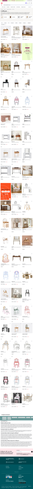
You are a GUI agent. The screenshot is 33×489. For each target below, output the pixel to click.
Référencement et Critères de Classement (15, 486)
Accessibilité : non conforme (20, 487)
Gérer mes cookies (3, 487)
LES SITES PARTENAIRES (21, 467)
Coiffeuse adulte (28, 417)
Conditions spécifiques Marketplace (8, 486)
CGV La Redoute (3, 486)
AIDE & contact (7, 466)
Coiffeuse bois (9, 417)
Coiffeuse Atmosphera (14, 417)
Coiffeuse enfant (4, 417)
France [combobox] (30, 486)
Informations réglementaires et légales (23, 486)
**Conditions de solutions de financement (13, 487)
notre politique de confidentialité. (24, 454)
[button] (31, 3)
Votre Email (17, 450)
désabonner (24, 454)
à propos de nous (7, 467)
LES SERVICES (20, 466)
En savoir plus (24, 481)
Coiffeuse (13, 9)
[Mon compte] (28, 3)
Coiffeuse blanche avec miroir (21, 417)
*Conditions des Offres (7, 487)
